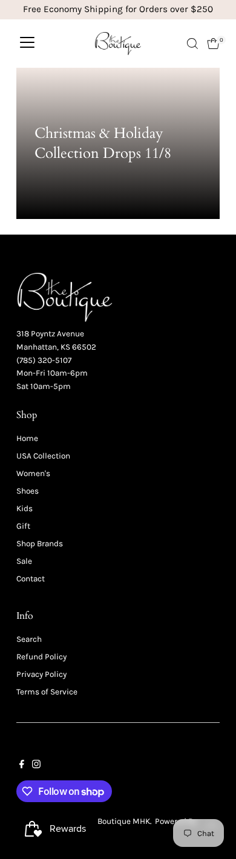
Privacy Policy (41, 674)
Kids (24, 508)
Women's (33, 473)
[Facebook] (21, 765)
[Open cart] (213, 43)
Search (29, 639)
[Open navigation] (27, 43)
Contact (30, 578)
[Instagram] (36, 765)
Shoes (27, 490)
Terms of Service (46, 691)
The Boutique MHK (116, 821)
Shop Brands (39, 543)
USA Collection (43, 455)
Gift (23, 526)
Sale (24, 561)
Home (27, 438)
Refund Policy (41, 656)
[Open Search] (192, 43)
